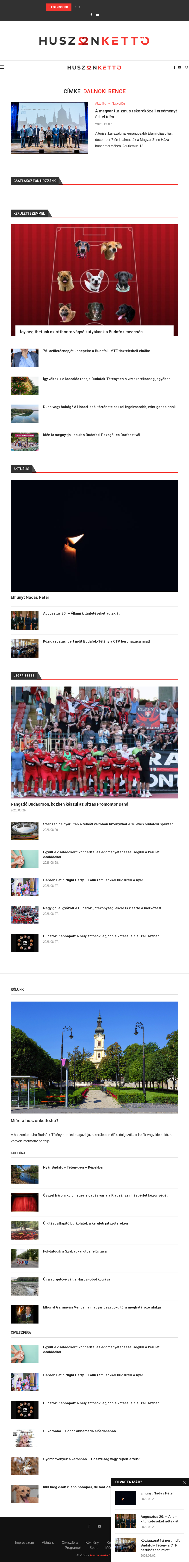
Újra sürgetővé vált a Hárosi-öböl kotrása (76, 1279)
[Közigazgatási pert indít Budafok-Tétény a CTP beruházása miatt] (24, 648)
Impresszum (24, 1542)
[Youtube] (97, 15)
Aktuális (48, 1542)
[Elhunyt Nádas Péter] (94, 536)
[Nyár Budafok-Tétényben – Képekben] (24, 1174)
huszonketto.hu (101, 1555)
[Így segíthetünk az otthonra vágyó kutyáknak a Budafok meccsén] (94, 280)
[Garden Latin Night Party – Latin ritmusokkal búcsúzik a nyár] (24, 887)
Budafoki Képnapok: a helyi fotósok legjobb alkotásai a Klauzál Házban (101, 936)
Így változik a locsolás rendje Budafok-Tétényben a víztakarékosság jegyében (107, 379)
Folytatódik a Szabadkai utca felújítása (75, 1251)
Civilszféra (70, 1542)
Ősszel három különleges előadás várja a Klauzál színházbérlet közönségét (105, 1195)
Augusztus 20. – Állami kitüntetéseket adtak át (81, 613)
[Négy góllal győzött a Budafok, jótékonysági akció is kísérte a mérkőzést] (24, 915)
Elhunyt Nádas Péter (30, 597)
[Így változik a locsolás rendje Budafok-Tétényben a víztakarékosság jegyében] (24, 386)
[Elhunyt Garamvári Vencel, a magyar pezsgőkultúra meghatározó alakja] (24, 1314)
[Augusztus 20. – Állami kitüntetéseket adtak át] (24, 620)
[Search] (186, 67)
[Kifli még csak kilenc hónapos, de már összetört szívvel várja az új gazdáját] (24, 1494)
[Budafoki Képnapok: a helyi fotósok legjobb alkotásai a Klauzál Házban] (24, 943)
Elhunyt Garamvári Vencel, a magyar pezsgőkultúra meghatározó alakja (102, 1307)
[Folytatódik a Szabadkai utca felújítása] (24, 1258)
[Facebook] (91, 15)
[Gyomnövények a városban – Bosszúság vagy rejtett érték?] (24, 1466)
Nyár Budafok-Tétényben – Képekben (73, 1167)
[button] (75, 7)
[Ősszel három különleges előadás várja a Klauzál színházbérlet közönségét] (24, 1202)
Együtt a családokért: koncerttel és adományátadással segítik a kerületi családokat (113, 7)
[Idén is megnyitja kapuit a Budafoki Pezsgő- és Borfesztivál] (24, 442)
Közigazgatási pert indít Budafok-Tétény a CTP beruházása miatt (96, 641)
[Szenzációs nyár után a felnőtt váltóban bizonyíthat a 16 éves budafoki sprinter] (24, 831)
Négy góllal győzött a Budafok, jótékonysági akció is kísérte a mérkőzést (102, 908)
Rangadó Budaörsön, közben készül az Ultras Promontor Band (69, 804)
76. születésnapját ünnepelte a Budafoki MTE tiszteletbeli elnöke (96, 351)
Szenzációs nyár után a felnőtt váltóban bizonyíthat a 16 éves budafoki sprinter (108, 824)
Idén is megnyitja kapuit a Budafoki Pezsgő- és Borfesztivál (91, 435)
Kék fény (92, 1542)
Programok (73, 1548)
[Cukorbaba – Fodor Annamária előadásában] (24, 1438)
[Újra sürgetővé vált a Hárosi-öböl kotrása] (24, 1286)
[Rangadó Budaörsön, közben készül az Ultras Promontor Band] (94, 742)
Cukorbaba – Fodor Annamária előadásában (79, 1431)
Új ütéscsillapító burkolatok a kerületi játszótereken (85, 1223)
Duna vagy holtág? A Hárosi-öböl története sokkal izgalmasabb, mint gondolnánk (109, 407)
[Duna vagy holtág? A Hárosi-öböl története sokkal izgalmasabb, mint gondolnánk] (24, 414)
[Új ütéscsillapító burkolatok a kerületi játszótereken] (24, 1230)
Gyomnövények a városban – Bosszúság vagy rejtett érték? (91, 1459)
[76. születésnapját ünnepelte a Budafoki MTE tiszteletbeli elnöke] (24, 358)
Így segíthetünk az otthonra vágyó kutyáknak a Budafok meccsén (81, 331)
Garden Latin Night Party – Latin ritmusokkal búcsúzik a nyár (93, 880)
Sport (93, 1548)
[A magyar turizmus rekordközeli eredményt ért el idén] (49, 128)
